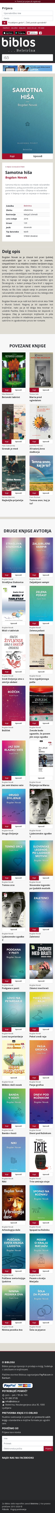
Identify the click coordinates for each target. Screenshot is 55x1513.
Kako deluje (31, 28)
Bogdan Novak (16, 177)
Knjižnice (6, 28)
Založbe (14, 28)
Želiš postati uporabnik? (36, 22)
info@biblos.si (12, 1401)
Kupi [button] (12, 156)
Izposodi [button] (37, 156)
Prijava (48, 1448)
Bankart (6, 1377)
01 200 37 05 (11, 1398)
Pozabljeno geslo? (16, 22)
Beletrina (28, 205)
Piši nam (41, 28)
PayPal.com (45, 1374)
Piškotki (5, 1509)
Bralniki (22, 28)
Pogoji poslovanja (18, 1509)
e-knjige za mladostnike (15, 167)
